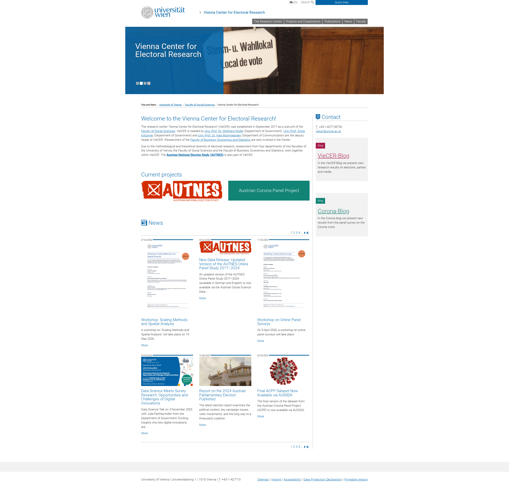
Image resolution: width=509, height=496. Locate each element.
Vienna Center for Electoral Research (234, 12)
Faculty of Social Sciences (200, 104)
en (295, 2)
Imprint (276, 479)
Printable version (356, 479)
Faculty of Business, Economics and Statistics (220, 140)
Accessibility (292, 479)
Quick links (342, 2)
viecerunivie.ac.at (328, 131)
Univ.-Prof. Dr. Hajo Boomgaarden (219, 135)
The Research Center (268, 21)
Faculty (361, 21)
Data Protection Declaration (323, 479)
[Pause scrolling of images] (148, 83)
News (348, 21)
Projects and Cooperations (303, 21)
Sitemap (263, 479)
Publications (332, 21)
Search (306, 2)
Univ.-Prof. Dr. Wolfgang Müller (224, 131)
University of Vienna (170, 104)
